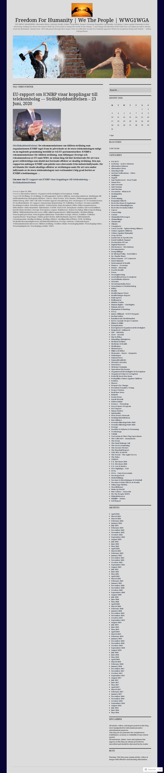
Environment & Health (120, 263)
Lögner (54, 210)
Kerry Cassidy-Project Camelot (124, 321)
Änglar (114, 196)
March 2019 (116, 634)
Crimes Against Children (121, 231)
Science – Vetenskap (120, 404)
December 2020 (117, 585)
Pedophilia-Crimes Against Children (126, 378)
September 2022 (118, 537)
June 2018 (115, 655)
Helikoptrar (116, 300)
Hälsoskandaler (31, 207)
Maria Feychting (76, 210)
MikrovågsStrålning (92, 210)
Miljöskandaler (73, 212)
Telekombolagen (81, 221)
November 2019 (117, 615)
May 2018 (115, 657)
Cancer (49, 198)
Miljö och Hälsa (118, 351)
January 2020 (116, 611)
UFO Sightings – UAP (120, 468)
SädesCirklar (117, 401)
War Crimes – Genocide (121, 491)
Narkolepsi (116, 355)
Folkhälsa (70, 203)
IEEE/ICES (61, 207)
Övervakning (116, 198)
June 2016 (115, 710)
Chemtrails (116, 221)
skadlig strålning (34, 219)
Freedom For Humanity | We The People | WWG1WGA (82, 19)
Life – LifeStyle (117, 332)
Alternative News (118, 168)
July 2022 (114, 541)
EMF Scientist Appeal (47, 200)
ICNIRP (53, 207)
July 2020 (114, 597)
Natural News (117, 358)
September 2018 (118, 648)
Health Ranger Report (120, 295)
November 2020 (117, 588)
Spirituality (116, 413)
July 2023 (114, 525)
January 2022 (116, 555)
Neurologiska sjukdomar (43, 214)
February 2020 (117, 608)
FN (64, 203)
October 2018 (116, 645)
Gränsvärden (51, 205)
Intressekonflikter (92, 207)
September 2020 (118, 592)
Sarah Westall (117, 399)
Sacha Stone (116, 397)
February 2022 (117, 553)
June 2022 (115, 544)
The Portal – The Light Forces (124, 455)
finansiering (57, 203)
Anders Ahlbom (63, 196)
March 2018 (116, 662)
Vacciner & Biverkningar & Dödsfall (126, 480)
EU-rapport (35, 203)
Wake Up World (117, 489)
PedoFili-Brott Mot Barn (121, 376)
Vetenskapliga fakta (93, 224)
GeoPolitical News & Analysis (123, 277)
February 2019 (117, 636)
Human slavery (117, 307)
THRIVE (114, 459)
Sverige (62, 221)
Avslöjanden (116, 194)
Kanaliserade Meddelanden (123, 318)
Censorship (116, 212)
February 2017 (117, 692)
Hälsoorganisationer (87, 205)
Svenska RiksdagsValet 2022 (123, 425)
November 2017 (117, 671)
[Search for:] (130, 90)
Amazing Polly (117, 171)
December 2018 (117, 641)
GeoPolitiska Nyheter (120, 279)
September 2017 (118, 675)
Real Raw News (117, 392)
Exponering (46, 203)
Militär (16, 212)
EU (85, 200)
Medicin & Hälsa (118, 341)
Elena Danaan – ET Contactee (123, 258)
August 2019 (116, 622)
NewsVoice (116, 364)
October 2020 (116, 590)
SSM (80, 219)
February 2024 (117, 521)
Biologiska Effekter (36, 198)
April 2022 (115, 548)
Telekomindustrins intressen (25, 224)
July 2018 (114, 652)
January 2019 (116, 638)
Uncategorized (117, 475)
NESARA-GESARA (119, 362)
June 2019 (115, 627)
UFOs (113, 471)
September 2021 (118, 565)
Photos (114, 383)
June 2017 (115, 682)
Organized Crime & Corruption (124, 374)
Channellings (116, 219)
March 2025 (116, 516)
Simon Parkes (117, 411)
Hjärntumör (44, 207)
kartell (15, 210)
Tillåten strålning (46, 224)
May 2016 (115, 712)
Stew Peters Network (120, 415)
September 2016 (118, 703)
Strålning (87, 219)
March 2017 (116, 689)
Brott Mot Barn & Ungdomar (123, 203)
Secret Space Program (121, 406)
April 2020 (115, 604)
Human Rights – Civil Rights (123, 304)
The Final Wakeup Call (120, 443)
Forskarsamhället (91, 203)
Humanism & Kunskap (120, 309)
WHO (51, 226)
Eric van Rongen (76, 200)
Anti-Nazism (116, 187)
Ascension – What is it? (121, 191)
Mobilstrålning (86, 212)
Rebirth (114, 394)
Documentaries (118, 249)
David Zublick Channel (120, 240)
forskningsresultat (21, 205)
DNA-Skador (70, 198)
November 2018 (117, 643)
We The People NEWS (120, 494)
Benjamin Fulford (118, 201)
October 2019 (116, 618)
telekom (70, 221)
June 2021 (115, 571)
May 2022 (115, 546)
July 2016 (114, 708)
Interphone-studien (75, 207)
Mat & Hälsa (116, 337)
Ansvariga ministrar (79, 196)
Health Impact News (120, 293)
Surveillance (116, 420)
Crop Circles (116, 235)
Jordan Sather (117, 316)
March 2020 (116, 606)
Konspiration (117, 325)
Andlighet (115, 175)
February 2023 (117, 528)
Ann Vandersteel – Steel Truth (124, 180)
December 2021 (117, 558)
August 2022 (116, 539)
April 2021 (115, 576)
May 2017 (115, 685)
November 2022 (117, 532)
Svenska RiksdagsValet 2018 (123, 422)
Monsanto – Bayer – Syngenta (124, 353)
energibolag (62, 200)
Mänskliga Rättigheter (120, 339)
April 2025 (115, 514)
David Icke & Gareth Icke (122, 238)
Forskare (79, 203)
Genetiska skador (37, 205)
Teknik (76, 194)
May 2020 (115, 601)
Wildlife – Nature (118, 498)
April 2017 (115, 687)
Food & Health (117, 270)
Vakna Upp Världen (119, 485)
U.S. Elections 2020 (119, 464)
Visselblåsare (117, 487)
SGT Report (116, 408)
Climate (114, 224)
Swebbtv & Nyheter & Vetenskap (125, 429)
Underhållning (117, 478)
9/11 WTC (115, 161)
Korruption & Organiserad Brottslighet (128, 328)
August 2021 (116, 567)
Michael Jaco (116, 348)
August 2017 (116, 678)
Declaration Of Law (119, 242)
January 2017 (116, 694)
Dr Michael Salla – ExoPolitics (124, 254)
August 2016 (116, 705)
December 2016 (117, 696)
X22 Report (116, 501)
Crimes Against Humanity (122, 233)
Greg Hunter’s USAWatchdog (123, 286)
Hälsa (74, 205)
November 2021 (117, 560)
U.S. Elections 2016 (119, 461)
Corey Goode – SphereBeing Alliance (127, 228)
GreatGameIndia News (121, 284)
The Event (115, 441)
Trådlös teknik (60, 224)
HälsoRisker (18, 207)
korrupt (36, 210)
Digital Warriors (118, 244)
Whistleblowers (118, 496)
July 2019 (114, 625)
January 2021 (116, 583)
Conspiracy (116, 226)
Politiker (82, 214)
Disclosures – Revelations (122, 247)
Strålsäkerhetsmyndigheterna (26, 221)
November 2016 (117, 698)
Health (114, 291)
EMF (27, 200)
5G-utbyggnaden (49, 196)
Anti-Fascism (116, 184)
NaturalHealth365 (118, 360)
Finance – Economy (119, 265)
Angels (114, 177)
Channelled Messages (120, 217)
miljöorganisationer (57, 212)
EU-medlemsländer (21, 203)
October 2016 (116, 701)
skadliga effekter (50, 219)
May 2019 (115, 629)
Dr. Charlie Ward (118, 256)
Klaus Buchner (25, 210)
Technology (116, 431)
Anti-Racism (116, 189)
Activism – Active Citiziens (122, 164)
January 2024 (116, 523)
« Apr (111, 135)
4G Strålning (24, 196)
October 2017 (116, 673)
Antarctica (115, 182)
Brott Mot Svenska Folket (122, 207)
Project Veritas (117, 390)
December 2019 (117, 613)
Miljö (45, 212)
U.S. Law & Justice (119, 466)
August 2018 (116, 650)
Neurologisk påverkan (22, 214)
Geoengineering (118, 274)
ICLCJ (113, 311)
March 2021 (116, 578)
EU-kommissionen (94, 200)
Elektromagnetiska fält (86, 198)
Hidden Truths (117, 302)
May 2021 (115, 574)
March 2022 (116, 551)
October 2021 (116, 562)
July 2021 (114, 569)
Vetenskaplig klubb (76, 224)
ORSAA (75, 214)
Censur (114, 214)
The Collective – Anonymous (123, 438)
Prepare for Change (119, 385)
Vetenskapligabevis (21, 226)
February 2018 (117, 664)
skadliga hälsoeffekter (68, 219)
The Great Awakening (120, 445)
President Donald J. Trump (122, 388)
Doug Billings (117, 251)
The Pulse (115, 457)
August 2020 (116, 595)
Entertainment (117, 261)
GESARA (115, 281)
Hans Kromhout (65, 205)
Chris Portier (58, 198)
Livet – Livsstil (117, 334)
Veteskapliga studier (39, 226)
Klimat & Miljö (117, 323)
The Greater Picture (119, 448)
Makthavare (63, 210)
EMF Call (33, 200)
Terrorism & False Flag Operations (126, 436)
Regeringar (32, 217)
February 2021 (117, 581)
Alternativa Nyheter (28, 194)
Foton (113, 272)
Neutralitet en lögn (63, 214)
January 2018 (116, 666)
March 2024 (116, 518)
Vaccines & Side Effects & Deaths (125, 482)
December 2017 (117, 668)
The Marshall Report (120, 450)
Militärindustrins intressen (31, 212)
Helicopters (116, 298)
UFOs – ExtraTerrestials (121, 473)
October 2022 (116, 535)
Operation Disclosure (120, 369)
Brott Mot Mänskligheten (122, 205)
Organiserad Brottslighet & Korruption (55, 194)
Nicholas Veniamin (119, 367)
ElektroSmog (18, 200)
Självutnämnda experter (66, 217)
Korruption (45, 210)
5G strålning (35, 196)
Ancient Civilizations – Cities (123, 173)
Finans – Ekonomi (118, 268)
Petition (114, 381)
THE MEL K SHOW (119, 452)
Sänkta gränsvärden (46, 217)
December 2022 (117, 530)
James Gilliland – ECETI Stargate (125, 314)
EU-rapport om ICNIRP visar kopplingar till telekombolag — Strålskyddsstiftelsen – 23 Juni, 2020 (55, 98)
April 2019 (115, 632)
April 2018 (115, 659)
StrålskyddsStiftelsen (49, 221)
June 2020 (115, 599)
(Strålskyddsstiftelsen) (25, 145)
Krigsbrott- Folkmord (120, 330)
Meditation (116, 346)
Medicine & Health (119, 344)
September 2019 (118, 620)
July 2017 (114, 680)
